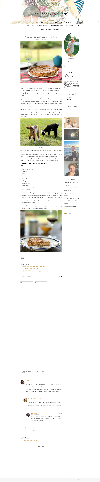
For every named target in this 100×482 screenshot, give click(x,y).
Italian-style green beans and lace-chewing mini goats (71, 77)
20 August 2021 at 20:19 (35, 414)
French (32, 34)
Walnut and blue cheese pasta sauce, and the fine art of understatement (37, 271)
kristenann (29, 380)
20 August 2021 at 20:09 (30, 382)
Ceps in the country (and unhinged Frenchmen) (40, 370)
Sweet (50, 34)
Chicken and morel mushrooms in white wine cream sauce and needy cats (71, 86)
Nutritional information (41, 34)
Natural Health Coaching (42, 25)
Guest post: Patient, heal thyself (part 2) (71, 79)
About (32, 25)
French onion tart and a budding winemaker (32, 268)
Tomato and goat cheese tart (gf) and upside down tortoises (71, 75)
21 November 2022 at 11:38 (24, 438)
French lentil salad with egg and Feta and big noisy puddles (26, 370)
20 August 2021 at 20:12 (32, 400)
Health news (56, 29)
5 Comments (44, 39)
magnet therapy (34, 98)
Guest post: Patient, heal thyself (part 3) (71, 82)
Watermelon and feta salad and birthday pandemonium (32, 430)
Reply (60, 380)
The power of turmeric (27, 270)
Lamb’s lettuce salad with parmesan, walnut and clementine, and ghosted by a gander (71, 201)
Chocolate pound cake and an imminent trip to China (33, 266)
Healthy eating (69, 25)
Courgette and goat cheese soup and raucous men (71, 84)
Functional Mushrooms (57, 25)
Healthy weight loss (46, 29)
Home (27, 25)
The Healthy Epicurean (50, 14)
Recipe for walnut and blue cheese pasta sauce (30, 440)
